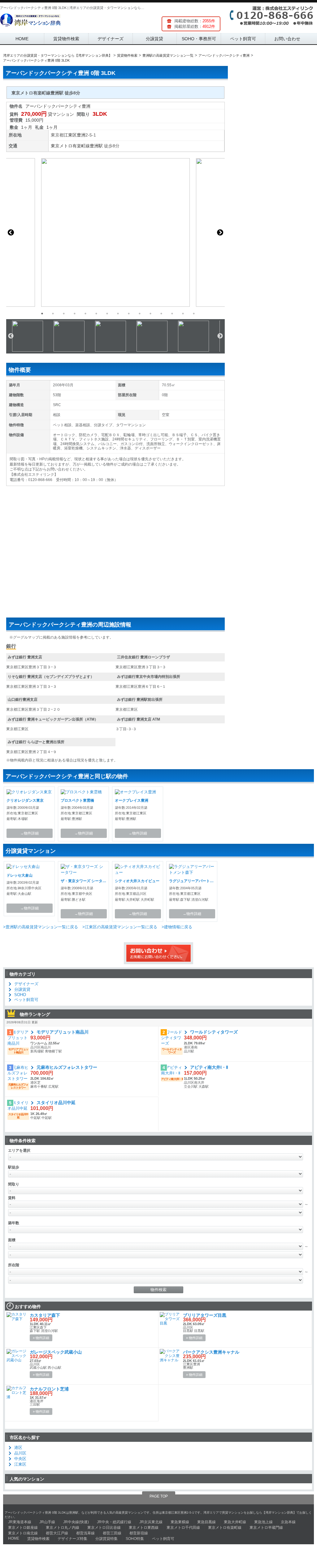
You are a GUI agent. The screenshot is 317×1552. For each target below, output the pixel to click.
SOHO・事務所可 (199, 38)
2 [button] (53, 313)
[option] (115, 232)
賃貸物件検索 (66, 38)
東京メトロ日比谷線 (104, 1527)
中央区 (20, 1458)
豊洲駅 (96, 145)
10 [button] (140, 313)
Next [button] (220, 232)
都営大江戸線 (57, 1533)
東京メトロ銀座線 (23, 1527)
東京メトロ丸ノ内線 (62, 1527)
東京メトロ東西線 (143, 1527)
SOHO (20, 994)
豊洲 (81, 134)
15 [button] (194, 313)
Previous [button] (11, 232)
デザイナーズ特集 (72, 1539)
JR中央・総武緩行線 (114, 1522)
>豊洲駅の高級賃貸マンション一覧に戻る (40, 927)
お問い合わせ (287, 38)
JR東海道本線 (19, 1522)
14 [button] (183, 313)
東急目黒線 (206, 1522)
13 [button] (172, 313)
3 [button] (64, 313)
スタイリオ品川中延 (56, 1102)
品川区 (20, 1453)
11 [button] (150, 313)
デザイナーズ (111, 38)
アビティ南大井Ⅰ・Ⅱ (209, 1067)
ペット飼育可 (243, 38)
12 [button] (161, 313)
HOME (21, 38)
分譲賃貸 (154, 38)
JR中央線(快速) (76, 1522)
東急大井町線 (235, 1522)
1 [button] (42, 313)
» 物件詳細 (41, 1338)
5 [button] (85, 313)
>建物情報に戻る (177, 927)
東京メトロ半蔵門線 (266, 1527)
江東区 (70, 134)
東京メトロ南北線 (23, 1533)
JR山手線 (47, 1522)
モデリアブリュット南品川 (63, 1032)
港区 (18, 1447)
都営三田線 (112, 1533)
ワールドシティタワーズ (214, 1032)
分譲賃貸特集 (106, 1539)
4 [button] (75, 313)
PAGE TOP (159, 1496)
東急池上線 (263, 1522)
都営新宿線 (138, 1533)
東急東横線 (180, 1522)
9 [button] (129, 313)
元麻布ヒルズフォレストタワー (67, 1067)
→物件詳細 (29, 833)
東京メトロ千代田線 (183, 1527)
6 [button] (96, 313)
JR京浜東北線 (151, 1522)
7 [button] (107, 313)
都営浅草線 (85, 1533)
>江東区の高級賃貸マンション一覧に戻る (119, 927)
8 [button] (118, 313)
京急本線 (288, 1522)
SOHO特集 (135, 1539)
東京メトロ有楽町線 (70, 145)
